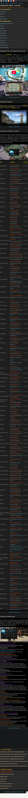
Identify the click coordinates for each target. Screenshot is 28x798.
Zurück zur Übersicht (14, 97)
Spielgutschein (20, 513)
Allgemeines (3, 11)
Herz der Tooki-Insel (14, 201)
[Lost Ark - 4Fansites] (4, 1)
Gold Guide (3, 781)
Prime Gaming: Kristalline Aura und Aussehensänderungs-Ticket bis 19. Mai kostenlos (12, 764)
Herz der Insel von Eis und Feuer (16, 442)
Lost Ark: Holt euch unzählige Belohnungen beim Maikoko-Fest (12, 759)
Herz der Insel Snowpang (15, 404)
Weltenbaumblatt (4, 47)
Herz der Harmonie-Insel (15, 308)
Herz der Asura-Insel (14, 366)
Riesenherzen (19, 282)
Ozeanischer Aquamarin (6, 696)
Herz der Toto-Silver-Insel (15, 168)
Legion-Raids (3, 779)
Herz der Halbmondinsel (14, 284)
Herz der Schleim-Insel (14, 341)
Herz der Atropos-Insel (14, 499)
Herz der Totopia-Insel (14, 172)
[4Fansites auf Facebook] (11, 1)
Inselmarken (19, 241)
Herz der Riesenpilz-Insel (15, 165)
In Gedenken (19, 475)
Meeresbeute (3, 33)
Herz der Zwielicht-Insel (14, 488)
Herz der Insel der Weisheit (15, 276)
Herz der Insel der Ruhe (14, 290)
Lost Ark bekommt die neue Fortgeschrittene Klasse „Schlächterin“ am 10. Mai (12, 757)
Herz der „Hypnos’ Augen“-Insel (16, 528)
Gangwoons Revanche (17, 368)
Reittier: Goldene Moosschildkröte (8, 658)
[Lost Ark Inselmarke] (14, 96)
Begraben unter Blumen (17, 560)
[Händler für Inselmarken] (14, 125)
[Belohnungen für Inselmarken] (14, 642)
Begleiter (2, 28)
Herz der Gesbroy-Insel (14, 542)
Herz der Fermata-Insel (14, 511)
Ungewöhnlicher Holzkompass (7, 650)
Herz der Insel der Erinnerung (15, 453)
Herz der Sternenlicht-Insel (15, 186)
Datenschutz (7, 792)
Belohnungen (3, 19)
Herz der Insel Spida (14, 215)
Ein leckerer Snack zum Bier (15, 546)
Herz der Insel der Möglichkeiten (16, 395)
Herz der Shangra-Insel (14, 493)
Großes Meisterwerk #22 (6, 684)
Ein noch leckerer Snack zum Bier (16, 547)
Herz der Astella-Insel (14, 337)
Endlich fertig (17, 226)
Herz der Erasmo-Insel (14, 466)
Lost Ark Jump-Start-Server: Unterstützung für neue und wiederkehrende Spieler (13, 755)
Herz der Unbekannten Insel (15, 506)
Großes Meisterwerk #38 (6, 705)
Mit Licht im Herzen (17, 565)
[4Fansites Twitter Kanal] (6, 1)
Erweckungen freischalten (6, 783)
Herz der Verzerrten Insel (15, 522)
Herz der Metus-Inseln (14, 576)
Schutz (2, 680)
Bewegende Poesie (19, 540)
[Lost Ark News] (8, 1)
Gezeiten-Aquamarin (5, 719)
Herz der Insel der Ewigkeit (15, 553)
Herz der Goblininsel (14, 439)
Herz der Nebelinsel (14, 587)
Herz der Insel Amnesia (14, 252)
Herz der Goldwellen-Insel (15, 352)
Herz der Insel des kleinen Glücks (16, 256)
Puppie (17, 306)
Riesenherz (3, 42)
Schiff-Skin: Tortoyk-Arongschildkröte (9, 713)
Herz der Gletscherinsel (14, 317)
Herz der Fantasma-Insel (15, 538)
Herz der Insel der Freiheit (15, 246)
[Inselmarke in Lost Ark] (14, 159)
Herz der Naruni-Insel (14, 582)
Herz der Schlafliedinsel (14, 181)
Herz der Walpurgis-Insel (15, 502)
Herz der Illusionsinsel (14, 177)
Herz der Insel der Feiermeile (15, 355)
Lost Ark (2, 3)
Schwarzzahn (19, 237)
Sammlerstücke (13, 3)
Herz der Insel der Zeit (14, 192)
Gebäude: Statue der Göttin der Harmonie (10, 700)
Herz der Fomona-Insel (14, 389)
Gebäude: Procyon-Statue (6, 723)
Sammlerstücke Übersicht (6, 23)
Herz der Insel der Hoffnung (15, 473)
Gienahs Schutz (4, 678)
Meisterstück (3, 35)
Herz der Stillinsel (13, 419)
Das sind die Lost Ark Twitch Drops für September (12, 752)
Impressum (14, 792)
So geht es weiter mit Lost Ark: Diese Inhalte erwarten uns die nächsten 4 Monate (14, 762)
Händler (2, 14)
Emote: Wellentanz (4, 670)
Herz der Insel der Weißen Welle (16, 295)
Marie (17, 555)
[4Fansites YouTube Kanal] (13, 1)
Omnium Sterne (4, 45)
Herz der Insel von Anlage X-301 (16, 205)
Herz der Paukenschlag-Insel (15, 377)
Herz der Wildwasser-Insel (15, 593)
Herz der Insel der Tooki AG (15, 571)
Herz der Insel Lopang (14, 326)
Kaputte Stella (19, 598)
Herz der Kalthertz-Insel (14, 210)
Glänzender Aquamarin (6, 674)
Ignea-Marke (3, 31)
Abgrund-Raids (3, 776)
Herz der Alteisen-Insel (14, 428)
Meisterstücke (19, 245)
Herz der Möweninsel (14, 312)
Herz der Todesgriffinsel (14, 332)
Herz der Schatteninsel (14, 380)
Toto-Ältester (18, 170)
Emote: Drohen (4, 648)
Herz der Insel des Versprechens (16, 482)
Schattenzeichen (16, 382)
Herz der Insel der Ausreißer (15, 261)
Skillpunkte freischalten (5, 786)
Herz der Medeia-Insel (14, 266)
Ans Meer (19, 324)
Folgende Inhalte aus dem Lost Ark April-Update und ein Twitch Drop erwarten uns (13, 766)
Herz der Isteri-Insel (14, 607)
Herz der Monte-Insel (14, 413)
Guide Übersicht (4, 788)
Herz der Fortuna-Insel (14, 446)
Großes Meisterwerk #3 (6, 662)
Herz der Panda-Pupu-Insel (15, 304)
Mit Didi (18, 302)
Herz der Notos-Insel (14, 301)
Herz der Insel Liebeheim (15, 422)
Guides (7, 3)
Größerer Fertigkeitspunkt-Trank (8, 654)
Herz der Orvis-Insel (14, 567)
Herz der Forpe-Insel (14, 219)
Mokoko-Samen (4, 38)
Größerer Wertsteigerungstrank (7, 644)
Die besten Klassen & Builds (7, 774)
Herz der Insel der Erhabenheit (16, 477)
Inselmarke (20, 3)
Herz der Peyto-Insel (14, 225)
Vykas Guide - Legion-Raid (6, 772)
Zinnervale (18, 603)
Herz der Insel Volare (14, 196)
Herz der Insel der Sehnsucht (15, 431)
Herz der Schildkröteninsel (15, 322)
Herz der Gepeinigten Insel (15, 596)
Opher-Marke (12, 239)
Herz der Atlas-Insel (14, 270)
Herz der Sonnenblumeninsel (15, 243)
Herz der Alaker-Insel (14, 346)
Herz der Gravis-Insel (14, 533)
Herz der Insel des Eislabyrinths (16, 517)
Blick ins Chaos (18, 609)
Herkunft (2, 16)
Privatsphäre (20, 792)
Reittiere (2, 26)
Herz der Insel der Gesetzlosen (16, 470)
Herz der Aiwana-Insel (14, 384)
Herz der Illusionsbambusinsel (16, 602)
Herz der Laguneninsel (14, 409)
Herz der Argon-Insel (14, 435)
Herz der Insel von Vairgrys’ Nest (16, 450)
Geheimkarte (3, 692)
